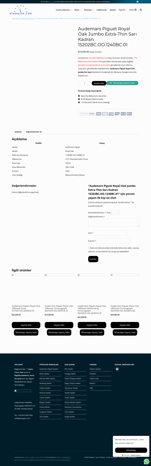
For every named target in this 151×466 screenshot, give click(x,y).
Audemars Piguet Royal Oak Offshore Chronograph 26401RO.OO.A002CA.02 (125, 308)
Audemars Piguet (27, 18)
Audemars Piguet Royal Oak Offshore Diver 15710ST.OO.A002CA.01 (26, 308)
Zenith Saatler (70, 393)
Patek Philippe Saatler (73, 378)
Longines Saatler (46, 412)
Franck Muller (45, 407)
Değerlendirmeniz (96, 216)
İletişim (113, 10)
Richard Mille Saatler (47, 378)
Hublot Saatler (45, 388)
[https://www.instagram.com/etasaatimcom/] (137, 1)
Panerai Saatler (45, 393)
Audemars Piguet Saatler (49, 369)
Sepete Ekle (99, 83)
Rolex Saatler (44, 374)
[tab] (18, 131)
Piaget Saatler (70, 416)
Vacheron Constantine (73, 407)
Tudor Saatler (70, 397)
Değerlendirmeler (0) (34, 132)
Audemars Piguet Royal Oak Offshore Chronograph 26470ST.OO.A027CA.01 (59, 308)
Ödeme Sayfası (95, 369)
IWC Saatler (69, 369)
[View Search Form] (140, 10)
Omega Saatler (70, 374)
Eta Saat (51, 2)
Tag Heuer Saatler (71, 388)
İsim (90, 233)
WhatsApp (131, 450)
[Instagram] (117, 369)
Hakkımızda (102, 10)
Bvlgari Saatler (45, 402)
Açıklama (18, 132)
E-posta (92, 241)
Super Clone (66, 457)
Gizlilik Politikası (136, 455)
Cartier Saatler (45, 397)
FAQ (91, 388)
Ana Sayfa (16, 18)
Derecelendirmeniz (97, 212)
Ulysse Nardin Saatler (73, 402)
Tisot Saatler (69, 412)
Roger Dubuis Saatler (73, 383)
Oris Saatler (44, 416)
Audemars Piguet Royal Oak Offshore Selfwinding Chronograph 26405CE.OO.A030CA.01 (92, 309)
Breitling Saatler (46, 383)
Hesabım (93, 374)
